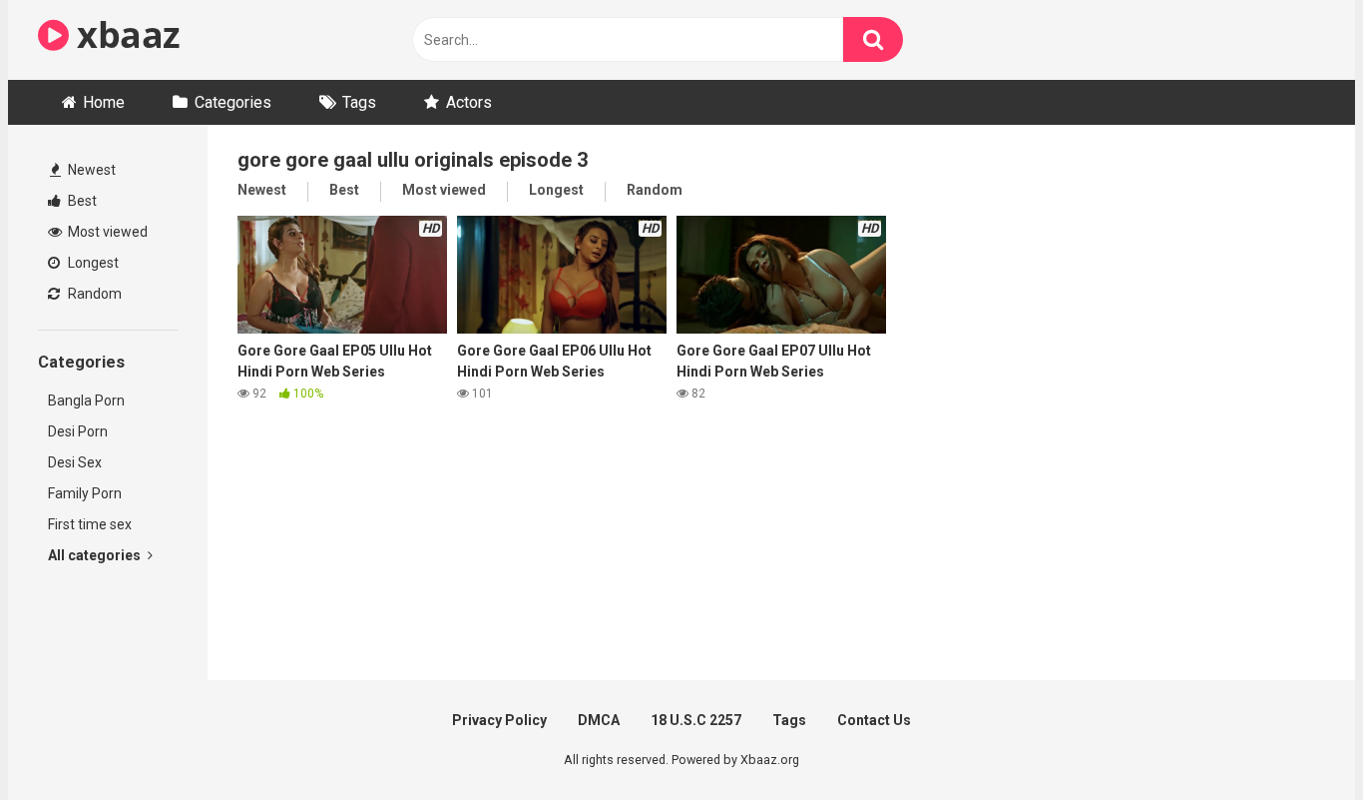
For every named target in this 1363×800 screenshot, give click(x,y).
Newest (90, 170)
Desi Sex (75, 462)
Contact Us (874, 720)
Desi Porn (78, 431)
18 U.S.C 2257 (696, 720)
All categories (96, 555)
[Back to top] (1296, 739)
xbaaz (125, 34)
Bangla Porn (86, 400)
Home (104, 102)
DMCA (599, 720)
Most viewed (106, 232)
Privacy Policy (499, 720)
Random (93, 294)
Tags (359, 102)
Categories (233, 102)
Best (81, 201)
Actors (469, 102)
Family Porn (85, 493)
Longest (92, 263)
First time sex (90, 524)
